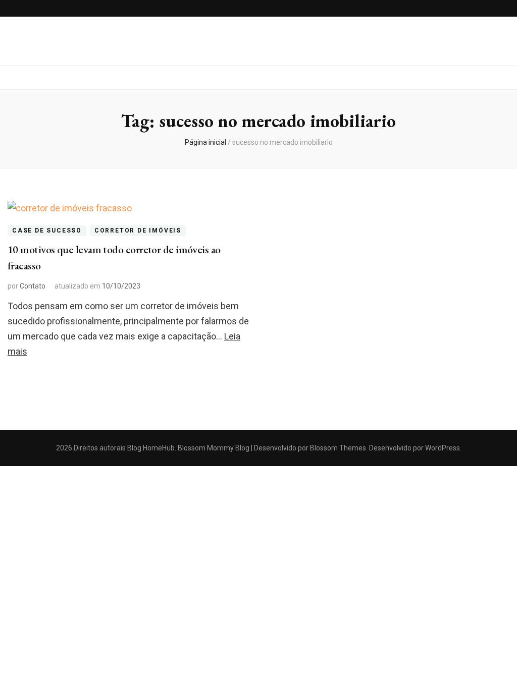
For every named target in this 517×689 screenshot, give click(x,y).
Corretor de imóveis (137, 230)
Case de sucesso (47, 230)
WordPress (442, 448)
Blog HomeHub (151, 448)
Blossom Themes (337, 448)
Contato (32, 286)
